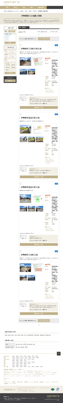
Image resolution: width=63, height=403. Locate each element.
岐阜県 (21, 360)
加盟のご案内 (10, 398)
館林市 (19, 335)
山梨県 (13, 359)
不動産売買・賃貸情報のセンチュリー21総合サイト (14, 369)
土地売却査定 (37, 372)
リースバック (21, 374)
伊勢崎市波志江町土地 (30, 118)
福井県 (33, 359)
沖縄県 (41, 366)
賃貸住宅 (26, 381)
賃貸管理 (54, 372)
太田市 (16, 335)
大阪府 (13, 362)
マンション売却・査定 (34, 381)
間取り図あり (8, 68)
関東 (26, 11)
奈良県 (29, 362)
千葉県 (26, 357)
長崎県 (21, 366)
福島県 (37, 356)
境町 (17, 347)
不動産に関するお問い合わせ (10, 399)
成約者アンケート (40, 375)
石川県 (29, 359)
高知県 (25, 365)
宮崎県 (33, 366)
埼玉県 (22, 357)
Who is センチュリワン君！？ (9, 375)
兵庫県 (25, 362)
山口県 (29, 363)
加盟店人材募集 (38, 374)
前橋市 (6, 335)
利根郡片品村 (48, 335)
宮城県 (29, 356)
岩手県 (21, 356)
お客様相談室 (18, 399)
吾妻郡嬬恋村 (42, 335)
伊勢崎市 (35, 11)
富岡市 (22, 335)
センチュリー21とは (13, 374)
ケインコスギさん (13, 383)
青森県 (17, 356)
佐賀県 (17, 366)
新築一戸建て (6, 371)
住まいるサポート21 (29, 374)
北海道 (13, 356)
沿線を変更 (12, 31)
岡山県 (13, 363)
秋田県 (25, 356)
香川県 (21, 365)
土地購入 (22, 11)
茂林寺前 (7, 35)
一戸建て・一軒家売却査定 (28, 372)
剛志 (19, 347)
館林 (7, 37)
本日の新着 (8, 64)
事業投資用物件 (30, 371)
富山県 (25, 359)
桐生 (17, 344)
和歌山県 (33, 362)
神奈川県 (17, 357)
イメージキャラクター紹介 (49, 374)
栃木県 (33, 357)
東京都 (13, 357)
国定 (21, 344)
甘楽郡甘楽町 (36, 335)
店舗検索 (5, 374)
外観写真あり (13, 68)
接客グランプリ (20, 375)
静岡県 (17, 360)
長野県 (17, 359)
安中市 (25, 335)
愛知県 (13, 360)
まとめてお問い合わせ (43, 38)
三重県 (25, 360)
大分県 (29, 366)
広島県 (17, 363)
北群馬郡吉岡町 (30, 335)
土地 (24, 371)
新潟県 (21, 359)
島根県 (25, 363)
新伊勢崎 (22, 347)
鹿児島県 (37, 366)
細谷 (7, 38)
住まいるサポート (55, 381)
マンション (19, 371)
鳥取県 (21, 363)
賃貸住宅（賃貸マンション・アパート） (42, 371)
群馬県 (30, 11)
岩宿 (19, 344)
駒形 (27, 344)
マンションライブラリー (46, 372)
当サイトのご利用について (32, 398)
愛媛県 (17, 365)
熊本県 (25, 366)
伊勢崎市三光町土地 (29, 255)
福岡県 (13, 366)
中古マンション (7, 381)
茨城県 (30, 357)
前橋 (34, 344)
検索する (10, 42)
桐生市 (12, 335)
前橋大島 (30, 344)
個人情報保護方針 (23, 398)
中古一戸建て (13, 371)
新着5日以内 (13, 65)
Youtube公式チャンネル (29, 375)
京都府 (17, 362)
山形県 (33, 356)
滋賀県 (21, 362)
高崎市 (9, 335)
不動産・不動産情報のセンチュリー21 (11, 11)
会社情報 (5, 398)
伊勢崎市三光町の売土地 (31, 49)
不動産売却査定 (7, 372)
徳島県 (13, 365)
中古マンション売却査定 (16, 372)
